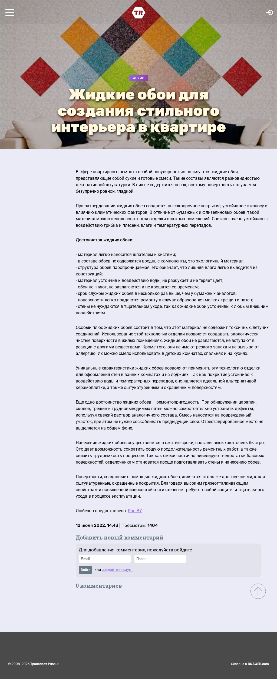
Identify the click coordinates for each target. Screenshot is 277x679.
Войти (85, 570)
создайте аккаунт (117, 569)
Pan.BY (135, 510)
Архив (138, 78)
